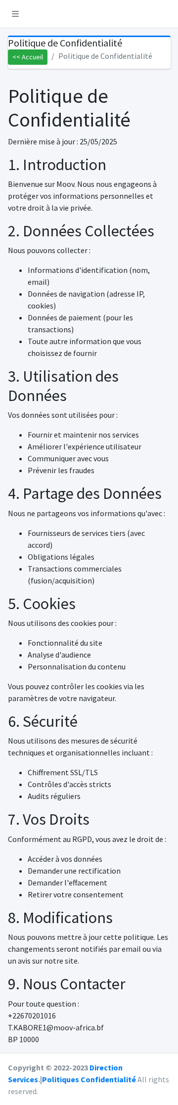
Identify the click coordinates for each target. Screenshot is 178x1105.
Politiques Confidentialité (89, 1079)
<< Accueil (27, 56)
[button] (15, 14)
